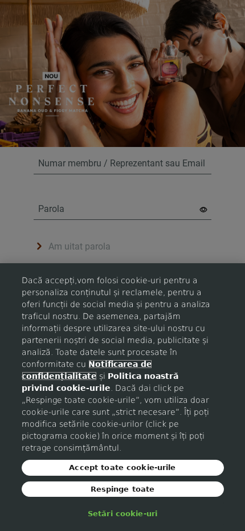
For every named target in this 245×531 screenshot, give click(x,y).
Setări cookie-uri (122, 513)
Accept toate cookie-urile (122, 467)
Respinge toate (123, 489)
